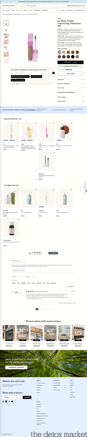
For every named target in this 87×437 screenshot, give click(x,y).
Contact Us (39, 406)
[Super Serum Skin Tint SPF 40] (64, 131)
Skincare (8, 10)
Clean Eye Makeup (16, 14)
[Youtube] (12, 401)
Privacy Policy (39, 420)
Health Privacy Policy (41, 418)
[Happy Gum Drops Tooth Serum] (11, 228)
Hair (21, 10)
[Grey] (77, 57)
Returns (38, 411)
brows (48, 283)
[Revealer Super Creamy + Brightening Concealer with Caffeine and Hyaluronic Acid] (29, 131)
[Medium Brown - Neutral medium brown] (59, 57)
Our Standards (69, 10)
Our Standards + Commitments (16, 367)
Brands (30, 10)
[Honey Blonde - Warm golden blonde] (64, 52)
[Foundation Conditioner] (64, 198)
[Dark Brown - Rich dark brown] (64, 57)
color (18, 283)
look (44, 283)
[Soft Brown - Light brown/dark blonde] (68, 52)
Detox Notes (45, 10)
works (28, 283)
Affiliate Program (56, 385)
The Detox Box (37, 10)
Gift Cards (72, 392)
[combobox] (17, 277)
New (4, 10)
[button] (6, 65)
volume (13, 283)
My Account (39, 404)
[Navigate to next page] (53, 308)
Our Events (39, 387)
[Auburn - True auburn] (73, 52)
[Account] (79, 6)
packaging (23, 283)
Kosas (59, 18)
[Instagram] (3, 401)
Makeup (13, 10)
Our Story (62, 10)
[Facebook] (6, 401)
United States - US (7, 434)
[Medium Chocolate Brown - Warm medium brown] (77, 52)
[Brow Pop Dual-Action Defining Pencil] (47, 131)
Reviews (38, 392)
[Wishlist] (81, 6)
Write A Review (53, 253)
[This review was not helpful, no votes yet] (73, 303)
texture (33, 283)
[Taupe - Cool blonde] (59, 52)
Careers (55, 387)
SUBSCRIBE (27, 397)
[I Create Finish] (47, 198)
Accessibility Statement (41, 413)
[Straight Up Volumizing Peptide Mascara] (47, 161)
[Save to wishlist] (18, 123)
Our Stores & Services (79, 10)
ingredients (39, 283)
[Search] (25, 6)
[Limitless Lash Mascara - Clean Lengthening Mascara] (11, 131)
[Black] (73, 57)
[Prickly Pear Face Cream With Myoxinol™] (11, 198)
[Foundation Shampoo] (29, 198)
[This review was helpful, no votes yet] (71, 303)
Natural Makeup (9, 14)
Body (18, 10)
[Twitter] (9, 401)
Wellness (26, 10)
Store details (9, 345)
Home (4, 14)
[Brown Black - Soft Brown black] (68, 57)
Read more (40, 298)
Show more (53, 283)
